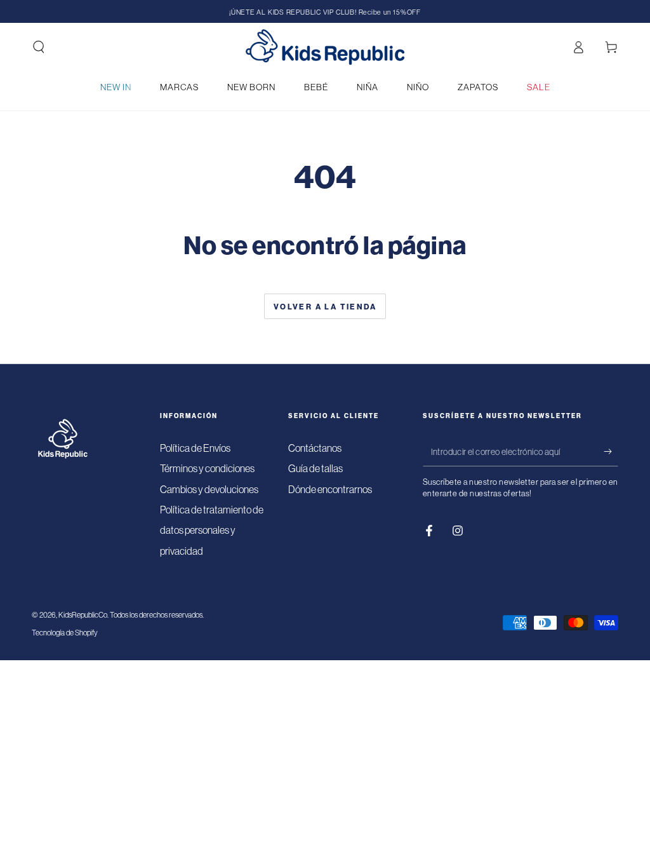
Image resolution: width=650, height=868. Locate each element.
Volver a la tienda (325, 306)
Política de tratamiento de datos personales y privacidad (211, 530)
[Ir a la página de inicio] (325, 47)
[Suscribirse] (611, 452)
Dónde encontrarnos (330, 489)
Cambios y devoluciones (209, 489)
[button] (38, 47)
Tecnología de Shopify (65, 632)
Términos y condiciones (207, 468)
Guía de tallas (315, 468)
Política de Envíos (195, 448)
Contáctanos (315, 448)
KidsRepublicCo (82, 615)
